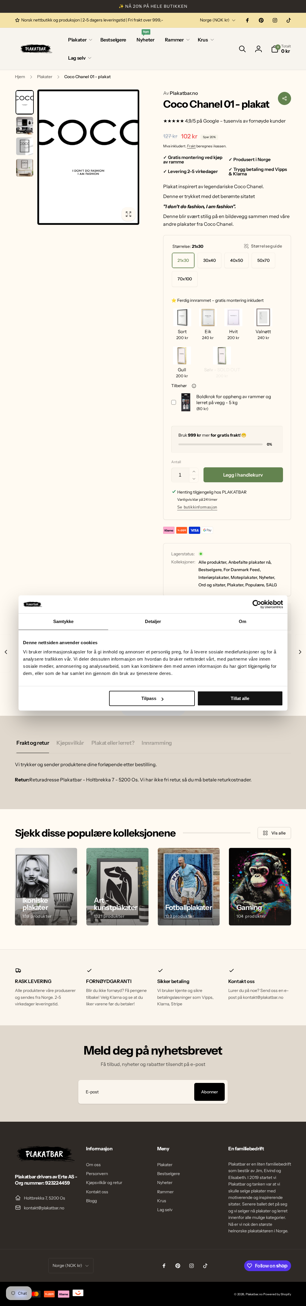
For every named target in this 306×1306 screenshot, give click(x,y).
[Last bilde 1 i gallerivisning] (24, 102)
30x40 (209, 260)
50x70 (263, 260)
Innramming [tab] (157, 743)
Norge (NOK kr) (215, 20)
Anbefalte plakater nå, (250, 562)
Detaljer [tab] (153, 621)
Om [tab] (242, 621)
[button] (79, 40)
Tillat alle (240, 698)
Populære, (255, 585)
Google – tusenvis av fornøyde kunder (244, 121)
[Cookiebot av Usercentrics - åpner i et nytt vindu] (257, 604)
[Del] (284, 98)
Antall (176, 462)
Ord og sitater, (212, 585)
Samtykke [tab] (63, 621)
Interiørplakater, (214, 577)
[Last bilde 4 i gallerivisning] (24, 168)
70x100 (185, 279)
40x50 (236, 260)
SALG (271, 585)
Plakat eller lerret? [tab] (112, 743)
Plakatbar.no (180, 93)
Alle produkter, (212, 562)
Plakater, (235, 585)
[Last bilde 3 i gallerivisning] (24, 146)
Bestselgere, (210, 569)
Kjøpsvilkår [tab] (70, 743)
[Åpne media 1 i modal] (88, 157)
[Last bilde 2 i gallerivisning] (24, 126)
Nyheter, (267, 577)
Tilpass (148, 698)
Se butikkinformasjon (197, 507)
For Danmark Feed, (242, 569)
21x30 (183, 260)
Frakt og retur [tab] (32, 743)
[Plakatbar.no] (45, 1160)
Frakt (191, 146)
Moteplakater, (244, 577)
